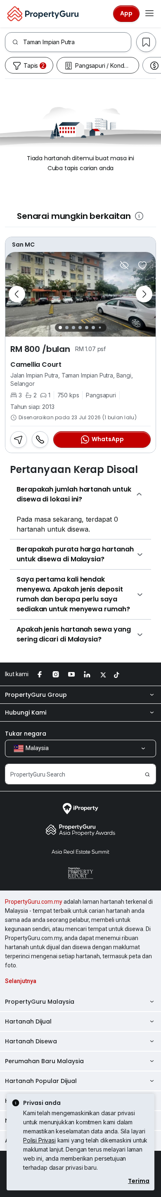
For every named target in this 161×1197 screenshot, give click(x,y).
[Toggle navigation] (149, 13)
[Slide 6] (93, 327)
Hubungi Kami (25, 712)
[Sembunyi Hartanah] (124, 265)
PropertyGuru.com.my (33, 901)
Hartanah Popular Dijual (41, 1081)
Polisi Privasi (39, 1140)
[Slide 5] (86, 327)
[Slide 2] (67, 327)
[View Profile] (80, 244)
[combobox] (77, 42)
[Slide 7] (100, 327)
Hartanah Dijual (28, 1021)
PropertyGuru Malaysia (39, 1002)
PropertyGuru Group (36, 695)
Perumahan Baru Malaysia (44, 1061)
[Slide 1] (60, 327)
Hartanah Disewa (31, 1041)
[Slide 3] (73, 327)
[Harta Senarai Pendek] (142, 265)
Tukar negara (25, 733)
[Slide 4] (80, 327)
